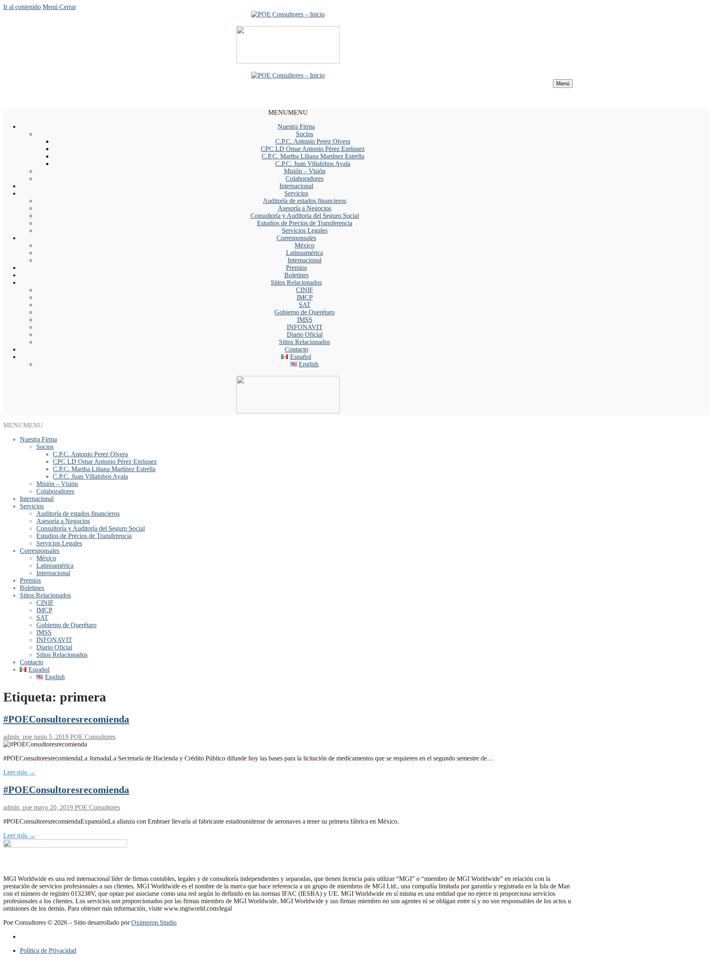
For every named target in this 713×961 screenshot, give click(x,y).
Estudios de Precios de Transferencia (304, 223)
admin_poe (17, 736)
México (304, 245)
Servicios (296, 193)
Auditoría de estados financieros (304, 200)
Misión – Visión (305, 171)
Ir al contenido (22, 6)
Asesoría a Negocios (304, 208)
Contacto (296, 349)
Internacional (296, 185)
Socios (304, 133)
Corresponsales (296, 237)
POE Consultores (92, 736)
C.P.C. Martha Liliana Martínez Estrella (313, 156)
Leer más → (19, 772)
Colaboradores (304, 178)
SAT (305, 304)
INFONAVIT (305, 327)
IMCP (305, 297)
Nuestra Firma (296, 126)
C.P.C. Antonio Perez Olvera (312, 141)
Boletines (296, 275)
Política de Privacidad (48, 950)
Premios (296, 267)
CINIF (304, 289)
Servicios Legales (305, 230)
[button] (288, 112)
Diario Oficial (305, 334)
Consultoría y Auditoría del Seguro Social (304, 215)
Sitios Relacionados (296, 282)
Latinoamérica (304, 252)
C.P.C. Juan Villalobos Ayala (312, 163)
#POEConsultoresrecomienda (66, 719)
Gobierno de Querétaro (304, 312)
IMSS (304, 319)
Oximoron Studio (154, 922)
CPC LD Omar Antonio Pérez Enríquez (313, 148)
